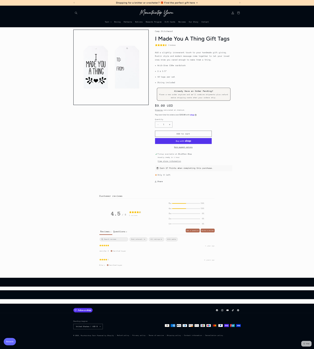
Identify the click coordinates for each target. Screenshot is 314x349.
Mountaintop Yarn (88, 335)
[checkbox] (171, 239)
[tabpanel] (157, 253)
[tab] (120, 232)
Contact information (193, 335)
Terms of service (156, 335)
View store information (169, 161)
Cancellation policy (214, 335)
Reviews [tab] (105, 231)
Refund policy (123, 335)
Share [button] (160, 181)
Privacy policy (139, 335)
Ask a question (193, 230)
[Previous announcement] (74, 2)
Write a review (208, 230)
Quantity (159, 119)
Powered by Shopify (105, 335)
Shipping (159, 110)
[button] (76, 13)
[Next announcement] (240, 2)
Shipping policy (174, 335)
